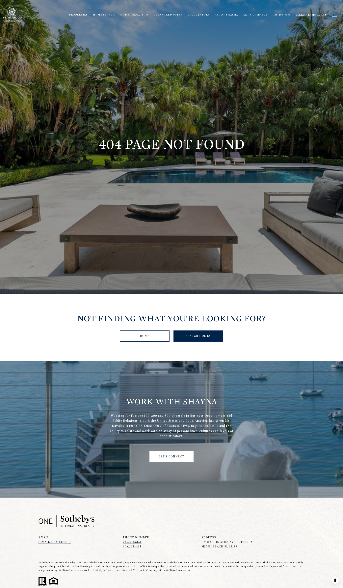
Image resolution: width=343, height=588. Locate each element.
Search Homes (198, 336)
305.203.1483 (132, 546)
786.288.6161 (132, 542)
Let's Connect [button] (171, 456)
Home (145, 336)
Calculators (199, 14)
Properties (78, 14)
